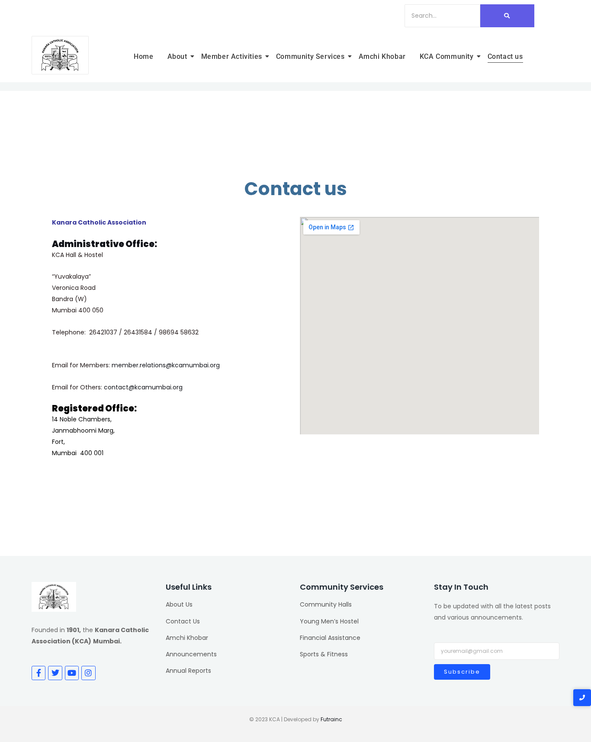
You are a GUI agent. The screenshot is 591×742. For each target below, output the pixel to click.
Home (143, 56)
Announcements (191, 654)
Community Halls (326, 604)
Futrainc (331, 719)
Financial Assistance (330, 637)
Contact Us (183, 621)
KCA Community (447, 56)
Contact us (505, 56)
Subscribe (462, 672)
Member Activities (231, 56)
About (177, 56)
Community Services (310, 56)
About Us (179, 604)
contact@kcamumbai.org (143, 387)
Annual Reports (188, 670)
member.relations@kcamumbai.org (166, 365)
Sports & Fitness (324, 654)
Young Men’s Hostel (329, 621)
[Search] (507, 15)
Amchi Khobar (382, 56)
